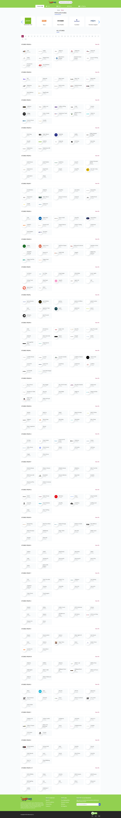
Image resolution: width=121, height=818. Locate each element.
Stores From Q (26, 489)
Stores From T (26, 573)
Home (48, 6)
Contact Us (48, 806)
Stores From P (26, 462)
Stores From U (26, 601)
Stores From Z (26, 740)
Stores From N (26, 406)
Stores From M (26, 378)
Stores (59, 6)
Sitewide (70, 6)
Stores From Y (26, 712)
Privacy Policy (49, 804)
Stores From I (26, 267)
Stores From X (26, 684)
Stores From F (26, 183)
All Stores (63, 804)
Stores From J (26, 295)
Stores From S (26, 545)
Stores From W (26, 656)
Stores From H (26, 239)
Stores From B (26, 72)
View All (97, 44)
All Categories (64, 806)
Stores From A (26, 44)
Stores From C (26, 100)
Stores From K (26, 322)
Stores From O (26, 434)
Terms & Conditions (50, 802)
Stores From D (26, 128)
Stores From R (26, 517)
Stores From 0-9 (26, 768)
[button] (99, 22)
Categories (39, 6)
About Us (48, 800)
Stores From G (26, 211)
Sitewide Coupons (65, 802)
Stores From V (26, 629)
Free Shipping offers (65, 800)
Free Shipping (83, 6)
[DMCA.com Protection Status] (94, 813)
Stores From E (26, 155)
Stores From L (26, 350)
